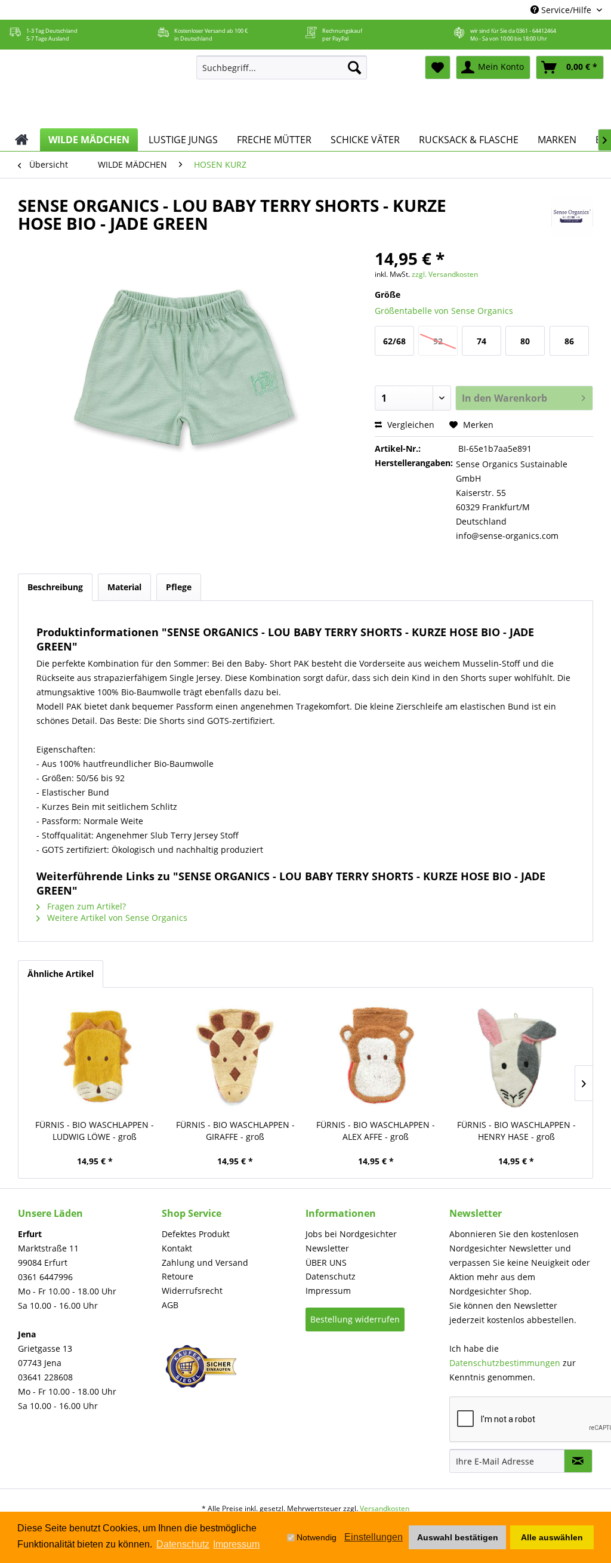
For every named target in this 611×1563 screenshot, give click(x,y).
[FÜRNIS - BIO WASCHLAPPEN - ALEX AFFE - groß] (375, 1056)
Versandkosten (384, 1508)
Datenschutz (331, 1276)
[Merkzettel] (437, 67)
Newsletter (327, 1248)
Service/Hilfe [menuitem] (566, 10)
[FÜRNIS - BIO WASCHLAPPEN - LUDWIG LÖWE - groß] (94, 1056)
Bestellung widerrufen (355, 1319)
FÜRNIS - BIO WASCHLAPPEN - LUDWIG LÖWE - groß (94, 1130)
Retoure (177, 1276)
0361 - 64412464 (536, 31)
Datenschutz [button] (182, 1544)
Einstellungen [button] (373, 1537)
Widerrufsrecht (192, 1290)
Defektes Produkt (196, 1234)
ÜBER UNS (326, 1262)
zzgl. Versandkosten (445, 274)
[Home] (22, 139)
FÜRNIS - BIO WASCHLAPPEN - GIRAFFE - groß (235, 1130)
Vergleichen (409, 424)
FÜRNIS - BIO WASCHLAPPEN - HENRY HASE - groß (516, 1130)
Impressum (328, 1290)
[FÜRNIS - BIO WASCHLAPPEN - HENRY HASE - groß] (516, 1056)
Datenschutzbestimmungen (504, 1362)
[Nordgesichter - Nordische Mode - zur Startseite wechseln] (94, 89)
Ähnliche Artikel (60, 973)
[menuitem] (282, 67)
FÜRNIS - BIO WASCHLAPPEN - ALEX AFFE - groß (375, 1130)
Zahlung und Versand (205, 1262)
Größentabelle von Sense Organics (444, 310)
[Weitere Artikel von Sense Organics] (572, 217)
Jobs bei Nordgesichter (351, 1234)
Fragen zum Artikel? (85, 906)
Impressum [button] (236, 1544)
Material (124, 587)
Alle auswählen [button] (552, 1537)
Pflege (179, 587)
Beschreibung (55, 587)
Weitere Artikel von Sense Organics (116, 917)
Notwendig (317, 1537)
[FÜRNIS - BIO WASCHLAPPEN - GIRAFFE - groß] (235, 1056)
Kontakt (177, 1248)
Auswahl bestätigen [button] (457, 1537)
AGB (170, 1305)
